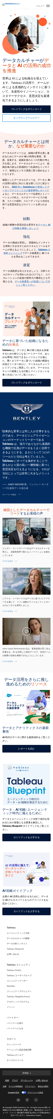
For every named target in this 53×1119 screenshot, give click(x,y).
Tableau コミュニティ (18, 964)
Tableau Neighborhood (18, 996)
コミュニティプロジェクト (19, 991)
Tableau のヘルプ (15, 1055)
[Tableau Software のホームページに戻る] (12, 3)
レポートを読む (26, 748)
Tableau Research (15, 949)
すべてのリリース (15, 1060)
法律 (4, 1086)
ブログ (15, 1080)
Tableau (11, 927)
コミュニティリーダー (17, 980)
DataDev (11, 986)
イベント (11, 1007)
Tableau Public (14, 970)
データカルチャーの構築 (18, 938)
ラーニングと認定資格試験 (19, 1049)
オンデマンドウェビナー (26, 117)
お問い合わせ (13, 954)
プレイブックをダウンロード (26, 109)
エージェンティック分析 (18, 933)
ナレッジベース (14, 1044)
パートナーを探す (15, 1023)
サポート (11, 1039)
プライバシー (30, 1086)
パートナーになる (15, 1028)
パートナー (13, 1017)
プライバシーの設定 (35, 1092)
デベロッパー (27, 1080)
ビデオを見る (7, 561)
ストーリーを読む (9, 495)
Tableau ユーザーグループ (19, 975)
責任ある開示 (43, 1086)
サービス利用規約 (16, 1086)
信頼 (7, 1080)
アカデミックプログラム (18, 1001)
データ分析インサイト (17, 943)
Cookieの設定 (13, 1092)
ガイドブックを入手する (26, 837)
